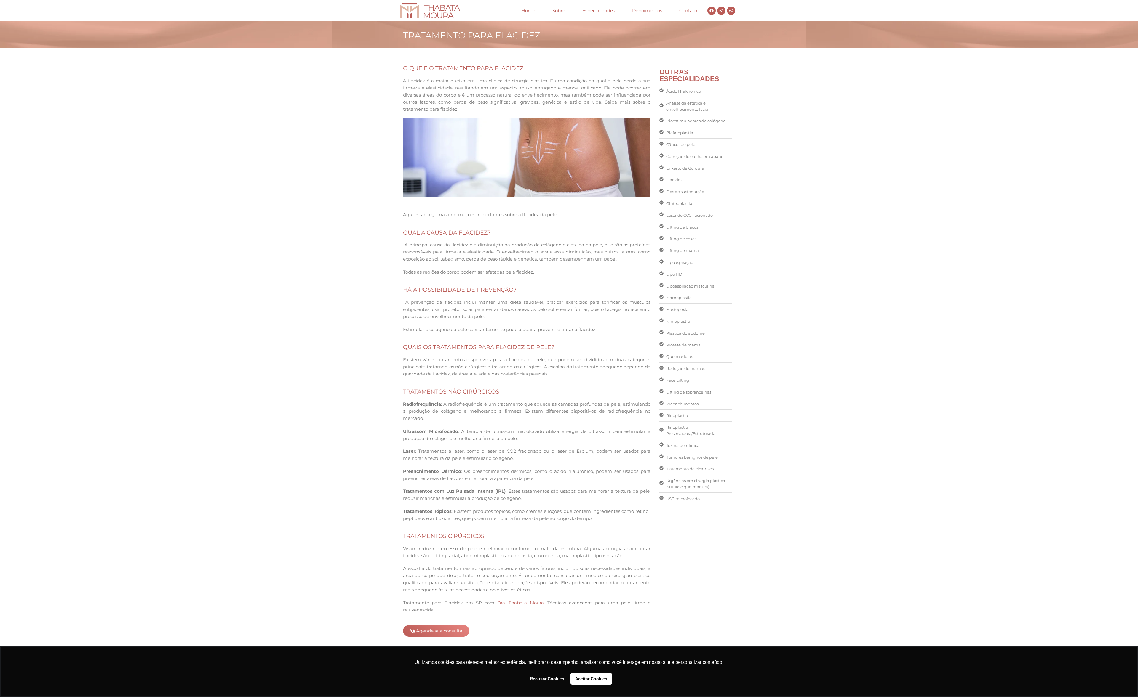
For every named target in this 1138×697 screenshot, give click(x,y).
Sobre (558, 10)
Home (528, 10)
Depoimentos (647, 10)
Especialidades (598, 10)
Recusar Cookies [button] (547, 678)
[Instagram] (721, 11)
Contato (688, 10)
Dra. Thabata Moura (520, 603)
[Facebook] (711, 11)
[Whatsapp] (731, 11)
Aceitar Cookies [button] (591, 678)
